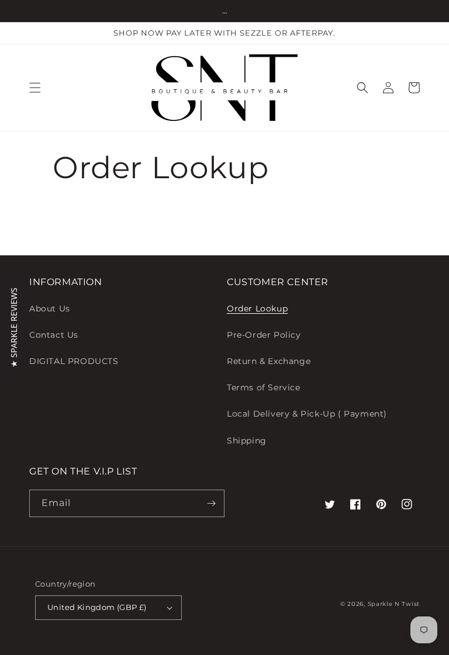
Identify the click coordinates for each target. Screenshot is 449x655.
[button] (35, 87)
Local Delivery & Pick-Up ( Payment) (307, 413)
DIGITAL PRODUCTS (74, 361)
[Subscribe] (211, 503)
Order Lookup (257, 308)
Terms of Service (264, 387)
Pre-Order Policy (264, 335)
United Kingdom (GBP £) (97, 607)
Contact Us (53, 335)
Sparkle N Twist (394, 604)
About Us (49, 308)
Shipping (247, 440)
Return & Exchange (268, 361)
